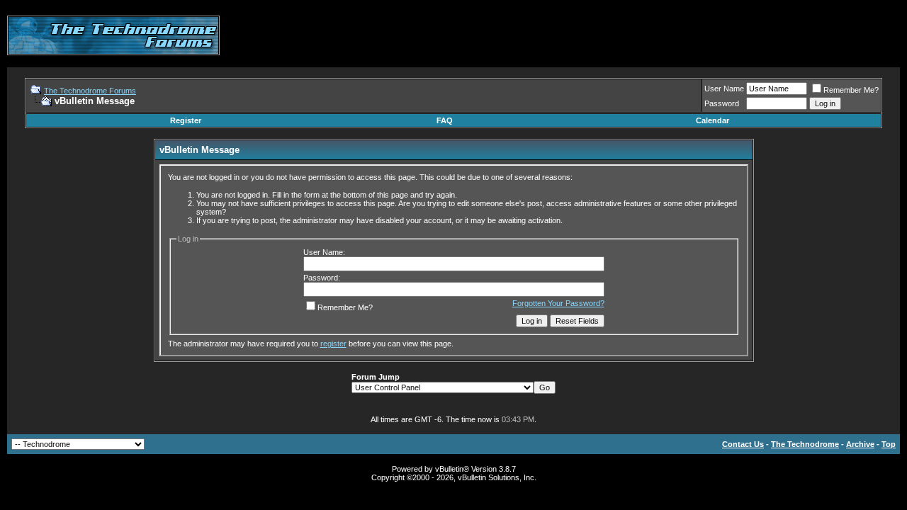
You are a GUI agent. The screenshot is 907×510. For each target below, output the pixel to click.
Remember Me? (851, 90)
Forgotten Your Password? (558, 303)
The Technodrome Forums (90, 90)
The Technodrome (805, 444)
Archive (860, 444)
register (333, 343)
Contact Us (743, 444)
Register (185, 120)
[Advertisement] (642, 35)
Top (888, 444)
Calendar (712, 120)
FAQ (444, 120)
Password (721, 103)
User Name (724, 88)
